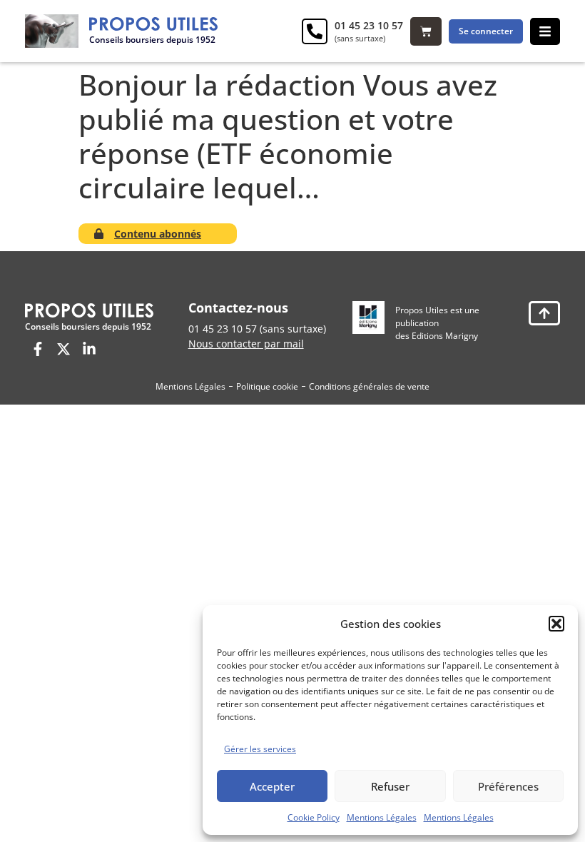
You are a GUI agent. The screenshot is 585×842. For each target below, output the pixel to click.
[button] (556, 624)
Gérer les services (260, 749)
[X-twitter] (63, 349)
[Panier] (426, 31)
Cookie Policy (314, 817)
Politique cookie (267, 386)
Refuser (390, 786)
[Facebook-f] (38, 349)
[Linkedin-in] (89, 349)
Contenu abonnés (157, 233)
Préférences (508, 786)
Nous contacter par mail (246, 343)
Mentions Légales (382, 817)
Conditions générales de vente (369, 386)
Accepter (272, 786)
